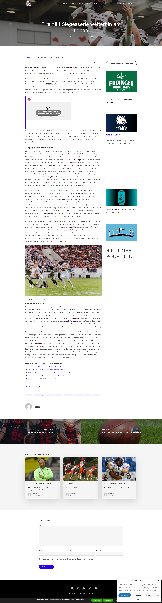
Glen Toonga (48, 395)
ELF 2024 (28, 395)
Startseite (28, 57)
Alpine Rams (113, 484)
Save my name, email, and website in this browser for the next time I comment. (66, 559)
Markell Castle (79, 395)
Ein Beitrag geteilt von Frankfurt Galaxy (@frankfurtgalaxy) (48, 116)
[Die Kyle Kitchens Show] (40, 431)
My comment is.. (44, 525)
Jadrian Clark (58, 395)
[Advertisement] (121, 73)
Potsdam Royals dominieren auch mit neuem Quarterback (49, 372)
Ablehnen (138, 595)
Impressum (72, 593)
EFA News (35, 484)
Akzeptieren (124, 595)
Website (99, 550)
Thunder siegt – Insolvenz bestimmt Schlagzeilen (45, 369)
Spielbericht (96, 395)
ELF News (69, 18)
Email (70, 550)
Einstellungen (42, 601)
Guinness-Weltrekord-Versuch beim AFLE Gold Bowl (46, 375)
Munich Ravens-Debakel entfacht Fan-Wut (43, 378)
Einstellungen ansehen (152, 595)
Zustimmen (97, 600)
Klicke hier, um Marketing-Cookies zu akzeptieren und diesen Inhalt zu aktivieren (48, 112)
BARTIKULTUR (111, 209)
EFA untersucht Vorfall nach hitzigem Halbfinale (45, 367)
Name (41, 550)
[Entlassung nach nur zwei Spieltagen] (121, 431)
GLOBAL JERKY (111, 135)
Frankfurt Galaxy (81, 18)
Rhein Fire (92, 18)
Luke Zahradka (68, 395)
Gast (70, 36)
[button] (158, 580)
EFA (29, 484)
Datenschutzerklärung (86, 593)
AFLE (106, 484)
